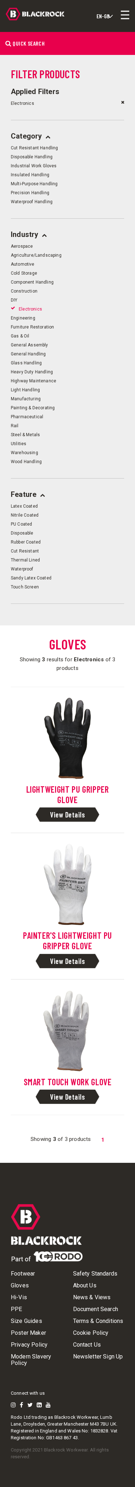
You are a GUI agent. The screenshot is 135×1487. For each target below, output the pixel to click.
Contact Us (87, 1345)
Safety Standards (95, 1274)
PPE (16, 1309)
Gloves (20, 1285)
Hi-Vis (19, 1297)
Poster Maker (28, 1333)
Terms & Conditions (98, 1321)
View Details (67, 814)
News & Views (92, 1297)
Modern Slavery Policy (31, 1359)
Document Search (95, 1309)
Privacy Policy (29, 1345)
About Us (84, 1285)
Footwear (23, 1274)
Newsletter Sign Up (98, 1356)
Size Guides (26, 1321)
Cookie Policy (91, 1333)
